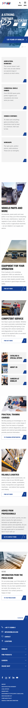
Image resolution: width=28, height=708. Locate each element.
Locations (8, 641)
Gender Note (5, 691)
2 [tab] (23, 47)
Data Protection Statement (9, 686)
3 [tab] (25, 47)
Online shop (6, 666)
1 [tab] (22, 47)
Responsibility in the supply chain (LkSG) (12, 693)
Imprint (4, 684)
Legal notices (5, 689)
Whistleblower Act (7, 696)
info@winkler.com (11, 632)
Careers (5, 660)
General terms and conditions (10, 700)
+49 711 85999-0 (10, 627)
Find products (7, 655)
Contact (8, 637)
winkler (4, 649)
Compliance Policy (7, 698)
